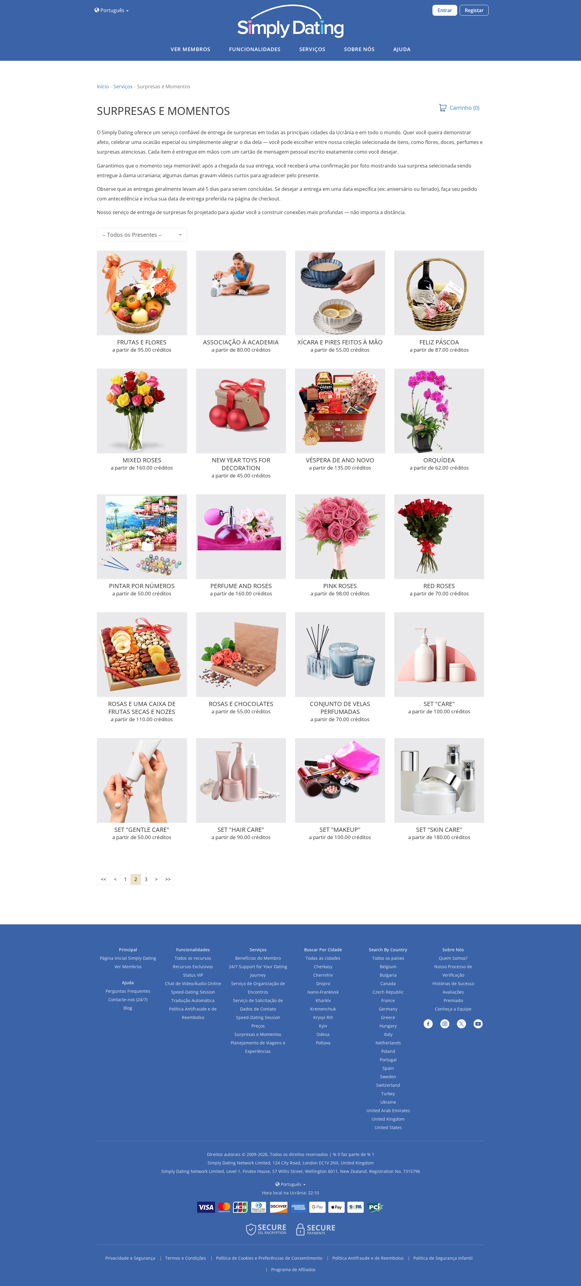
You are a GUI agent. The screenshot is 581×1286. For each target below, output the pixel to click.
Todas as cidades (323, 958)
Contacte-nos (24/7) (127, 999)
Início (103, 86)
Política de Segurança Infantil (443, 1258)
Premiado (453, 1000)
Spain (388, 1068)
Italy (388, 1034)
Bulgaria (388, 975)
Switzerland (388, 1085)
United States (388, 1127)
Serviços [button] (312, 49)
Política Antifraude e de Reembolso (193, 1013)
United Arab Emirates (388, 1110)
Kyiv (323, 1026)
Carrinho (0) (464, 107)
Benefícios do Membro (258, 958)
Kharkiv (323, 1000)
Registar (474, 10)
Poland (388, 1051)
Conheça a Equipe (453, 1009)
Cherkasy (323, 966)
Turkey (388, 1093)
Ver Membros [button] (190, 49)
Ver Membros (128, 966)
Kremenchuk (323, 1009)
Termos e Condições (185, 1258)
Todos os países (388, 958)
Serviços (123, 86)
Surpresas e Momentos (258, 1034)
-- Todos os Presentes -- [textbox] (132, 234)
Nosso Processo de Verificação (453, 971)
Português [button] (112, 10)
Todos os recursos (193, 958)
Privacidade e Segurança (130, 1258)
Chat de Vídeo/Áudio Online (193, 983)
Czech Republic (388, 992)
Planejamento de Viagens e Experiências (258, 1047)
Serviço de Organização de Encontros (258, 988)
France (388, 1000)
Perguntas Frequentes (128, 991)
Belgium (388, 966)
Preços (258, 1026)
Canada (388, 983)
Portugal (388, 1060)
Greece (388, 1017)
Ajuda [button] (402, 49)
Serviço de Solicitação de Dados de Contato (258, 1005)
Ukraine (388, 1102)
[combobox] (142, 235)
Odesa (323, 1034)
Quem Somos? (453, 958)
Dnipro (323, 983)
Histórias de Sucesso (453, 983)
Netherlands (388, 1043)
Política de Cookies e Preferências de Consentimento (269, 1258)
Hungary (388, 1026)
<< (103, 879)
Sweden (388, 1076)
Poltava (323, 1043)
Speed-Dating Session (193, 992)
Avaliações (453, 992)
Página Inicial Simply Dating (128, 958)
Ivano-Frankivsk (323, 992)
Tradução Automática (193, 1000)
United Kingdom (388, 1119)
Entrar (445, 10)
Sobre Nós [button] (359, 49)
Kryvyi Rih (323, 1017)
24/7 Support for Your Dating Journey (258, 971)
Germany (388, 1009)
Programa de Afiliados (293, 1269)
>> (168, 879)
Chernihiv (323, 975)
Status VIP (193, 975)
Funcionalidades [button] (255, 49)
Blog (127, 1008)
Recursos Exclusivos (193, 966)
